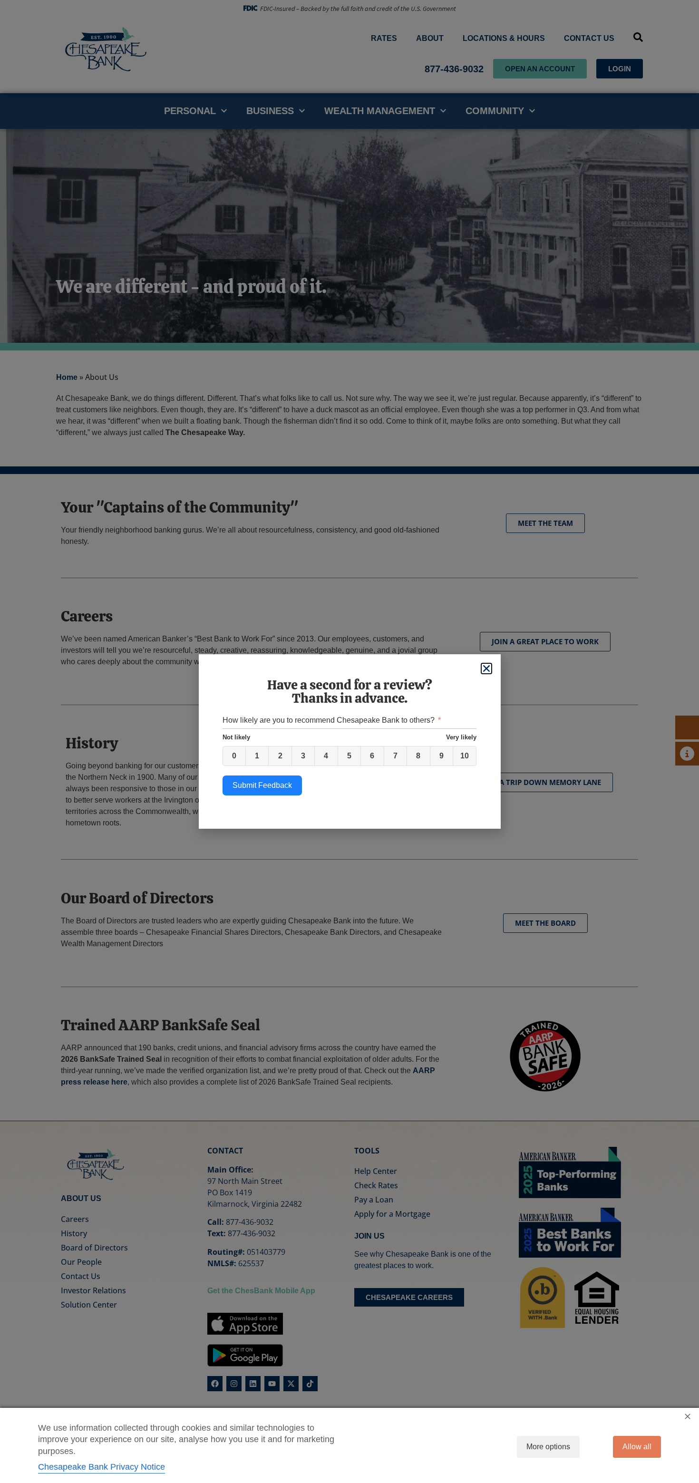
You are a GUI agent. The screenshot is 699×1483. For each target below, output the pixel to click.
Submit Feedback (262, 785)
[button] (486, 668)
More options (548, 1447)
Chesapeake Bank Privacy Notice (101, 1467)
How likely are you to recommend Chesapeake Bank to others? (329, 720)
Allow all (636, 1447)
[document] (349, 741)
